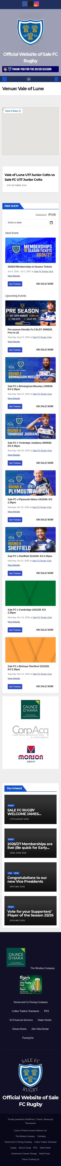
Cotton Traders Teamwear (25, 1011)
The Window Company (42, 968)
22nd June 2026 (18, 853)
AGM (10, 873)
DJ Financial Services (21, 1020)
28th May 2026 (17, 887)
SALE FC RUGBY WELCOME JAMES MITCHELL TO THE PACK (28, 814)
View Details (14, 276)
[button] (52, 79)
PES (46, 1011)
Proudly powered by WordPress (22, 1119)
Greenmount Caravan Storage (24, 1153)
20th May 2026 (17, 920)
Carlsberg (41, 1136)
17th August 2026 (19, 819)
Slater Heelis (44, 1020)
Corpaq (13, 1148)
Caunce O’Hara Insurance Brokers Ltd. (30, 1130)
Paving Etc (28, 1038)
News (16, 873)
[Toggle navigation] (29, 79)
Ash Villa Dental (40, 1029)
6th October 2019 (17, 185)
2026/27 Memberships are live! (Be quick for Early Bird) (29, 848)
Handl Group (44, 1153)
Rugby (11, 805)
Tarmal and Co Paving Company (30, 1002)
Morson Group (25, 1148)
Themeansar (30, 1123)
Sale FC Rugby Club (43, 271)
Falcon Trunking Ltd (30, 1159)
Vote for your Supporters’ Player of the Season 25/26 (30, 913)
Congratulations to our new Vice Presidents (27, 880)
